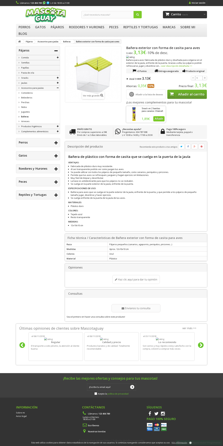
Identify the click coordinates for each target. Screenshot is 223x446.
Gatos (23, 155)
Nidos (24, 107)
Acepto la (113, 393)
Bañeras (25, 116)
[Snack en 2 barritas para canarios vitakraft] (134, 114)
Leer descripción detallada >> (176, 65)
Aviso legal (21, 416)
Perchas (25, 102)
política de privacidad (117, 393)
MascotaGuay (46, 15)
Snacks (24, 77)
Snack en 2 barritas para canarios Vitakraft (152, 109)
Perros (23, 142)
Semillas (25, 62)
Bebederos (26, 97)
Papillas (25, 67)
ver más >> (189, 328)
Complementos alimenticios (34, 131)
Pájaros (24, 50)
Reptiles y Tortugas (33, 195)
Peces (23, 182)
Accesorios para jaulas (32, 87)
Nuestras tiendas (97, 431)
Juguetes (25, 111)
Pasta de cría (27, 72)
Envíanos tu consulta (137, 308)
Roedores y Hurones (33, 168)
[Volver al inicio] (19, 42)
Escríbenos (93, 425)
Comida (25, 57)
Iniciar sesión (198, 2)
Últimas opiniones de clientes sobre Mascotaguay (61, 328)
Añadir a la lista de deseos (149, 94)
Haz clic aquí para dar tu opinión (137, 279)
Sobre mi (20, 412)
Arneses (25, 121)
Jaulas (24, 82)
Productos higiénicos (31, 126)
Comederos (27, 92)
